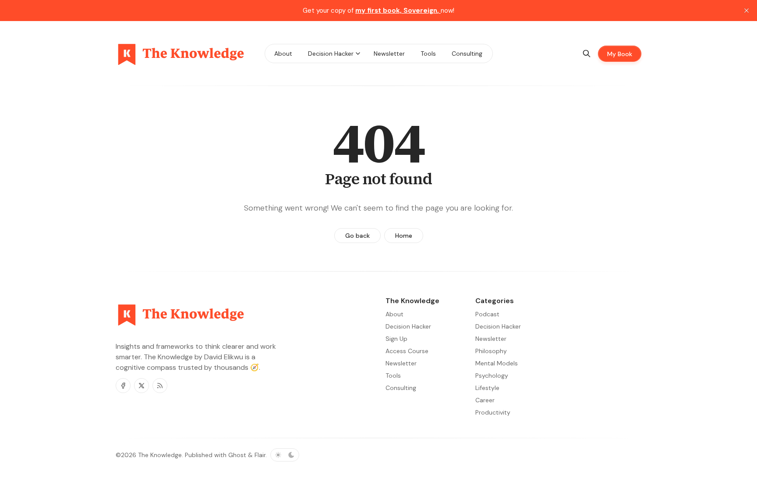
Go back (357, 236)
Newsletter (490, 339)
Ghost (237, 455)
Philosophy (491, 351)
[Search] (586, 53)
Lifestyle (487, 388)
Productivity (492, 412)
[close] (746, 11)
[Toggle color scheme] (284, 454)
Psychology (491, 375)
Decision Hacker (498, 326)
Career (485, 400)
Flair (260, 455)
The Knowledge (160, 455)
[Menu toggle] (357, 53)
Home (403, 236)
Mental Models (496, 363)
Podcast (487, 314)
